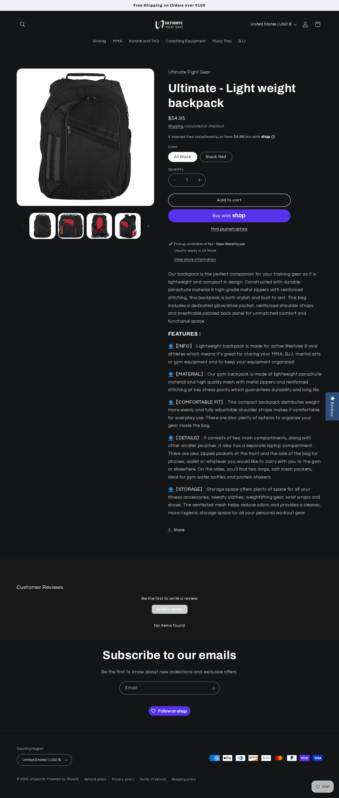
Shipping (176, 126)
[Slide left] (22, 226)
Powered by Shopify (63, 779)
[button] (23, 24)
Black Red (216, 157)
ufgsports (38, 779)
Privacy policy (123, 779)
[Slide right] (148, 226)
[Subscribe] (213, 688)
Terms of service (153, 779)
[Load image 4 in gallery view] (99, 226)
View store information (195, 259)
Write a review (169, 609)
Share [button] (179, 530)
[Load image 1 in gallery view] (42, 226)
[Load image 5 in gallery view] (128, 226)
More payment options (229, 229)
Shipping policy (184, 779)
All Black (182, 157)
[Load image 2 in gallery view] (71, 226)
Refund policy (95, 779)
